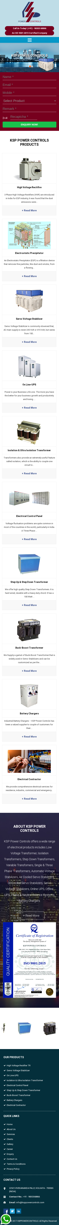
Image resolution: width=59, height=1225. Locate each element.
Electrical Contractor (16, 1105)
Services (11, 1134)
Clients (10, 1139)
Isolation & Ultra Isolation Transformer (25, 1080)
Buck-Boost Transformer (18, 1095)
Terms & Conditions (16, 1164)
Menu (29, 40)
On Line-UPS (13, 1075)
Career (10, 1149)
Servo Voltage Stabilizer (18, 1070)
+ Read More (31, 915)
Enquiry (10, 1154)
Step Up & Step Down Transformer (23, 1090)
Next (56, 59)
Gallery (10, 1144)
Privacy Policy (13, 1169)
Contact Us (12, 1159)
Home (9, 1124)
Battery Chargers (14, 1100)
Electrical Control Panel (17, 1085)
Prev (2, 59)
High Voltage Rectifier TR (18, 1065)
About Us (11, 1129)
